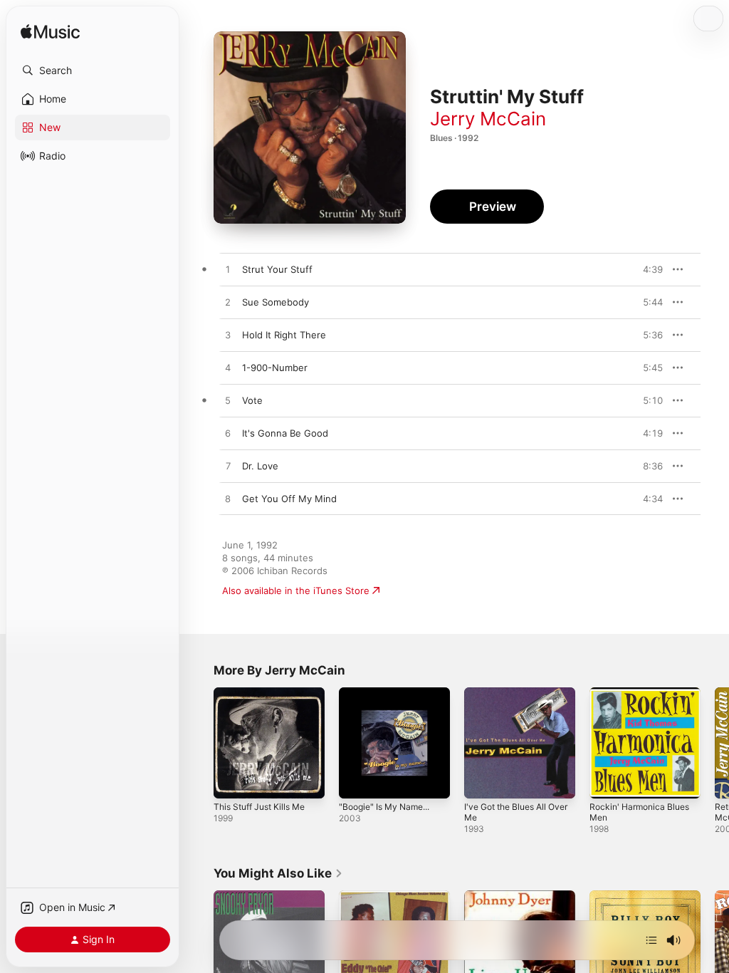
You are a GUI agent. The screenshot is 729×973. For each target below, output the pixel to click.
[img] (50, 32)
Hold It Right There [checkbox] (284, 334)
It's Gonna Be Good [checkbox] (285, 433)
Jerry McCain (488, 119)
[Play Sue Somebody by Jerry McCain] (228, 302)
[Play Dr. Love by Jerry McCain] (228, 466)
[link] (278, 873)
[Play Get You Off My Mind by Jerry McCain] (228, 499)
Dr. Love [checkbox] (260, 466)
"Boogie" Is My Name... (384, 806)
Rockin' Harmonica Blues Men (639, 812)
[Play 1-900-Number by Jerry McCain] (228, 368)
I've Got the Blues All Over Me (515, 812)
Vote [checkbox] (252, 400)
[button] (92, 70)
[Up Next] (651, 940)
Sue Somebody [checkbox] (275, 302)
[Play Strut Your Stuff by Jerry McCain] (228, 270)
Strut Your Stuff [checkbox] (277, 269)
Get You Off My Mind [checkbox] (289, 498)
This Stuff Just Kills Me (259, 806)
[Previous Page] (199, 742)
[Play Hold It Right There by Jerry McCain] (228, 335)
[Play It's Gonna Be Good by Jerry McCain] (228, 433)
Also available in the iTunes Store (295, 590)
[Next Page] (715, 742)
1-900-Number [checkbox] (275, 367)
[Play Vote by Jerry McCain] (228, 401)
